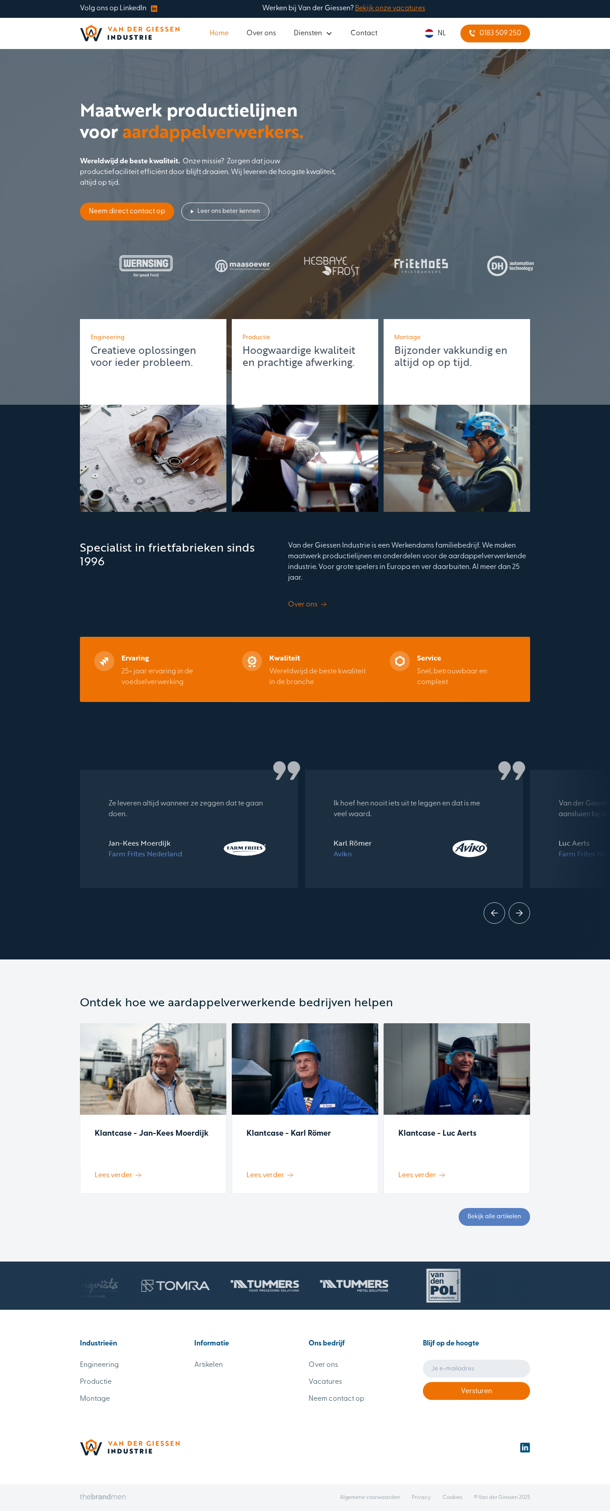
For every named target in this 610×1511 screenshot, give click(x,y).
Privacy (421, 1497)
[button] (313, 33)
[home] (130, 33)
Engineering (99, 1365)
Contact (364, 33)
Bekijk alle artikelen (494, 1216)
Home (219, 33)
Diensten (308, 33)
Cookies (452, 1497)
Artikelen (208, 1365)
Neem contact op (336, 1399)
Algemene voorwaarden (370, 1497)
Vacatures (325, 1382)
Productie (96, 1382)
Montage (95, 1399)
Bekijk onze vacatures (390, 8)
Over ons (261, 33)
